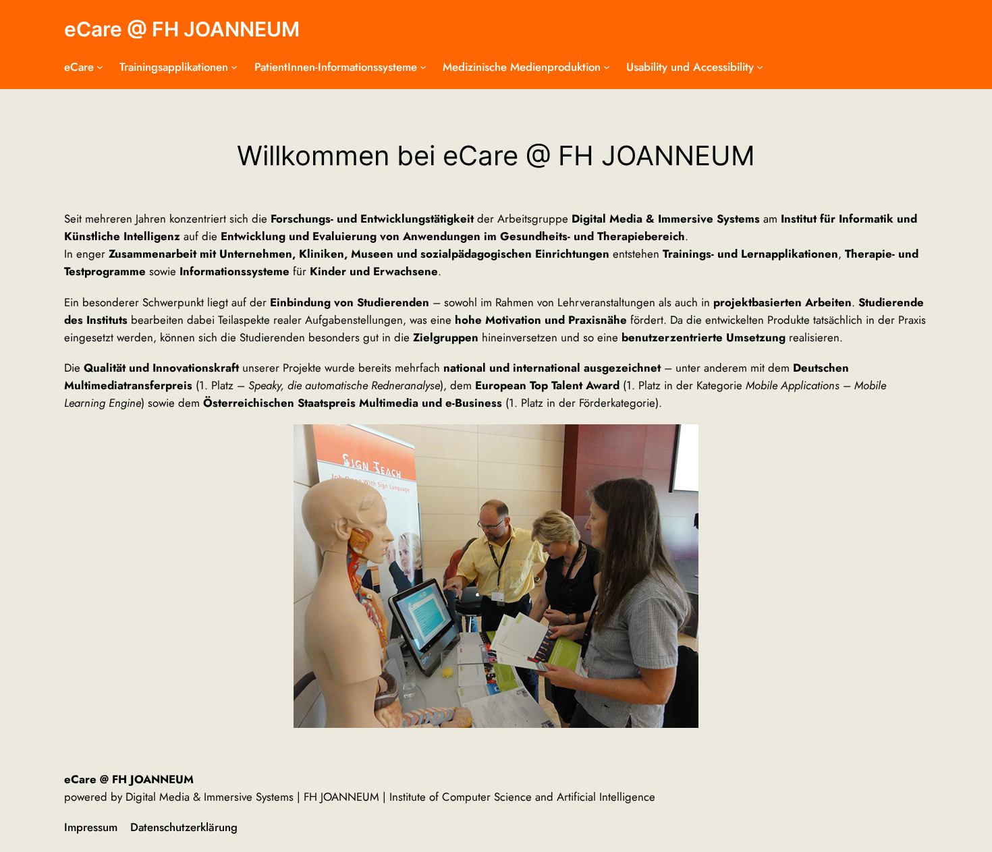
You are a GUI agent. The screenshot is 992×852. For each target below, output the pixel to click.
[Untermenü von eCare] (100, 66)
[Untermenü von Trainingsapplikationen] (234, 66)
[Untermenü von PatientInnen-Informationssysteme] (423, 66)
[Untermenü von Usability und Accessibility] (759, 66)
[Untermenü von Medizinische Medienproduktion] (606, 66)
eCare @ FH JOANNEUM (182, 29)
